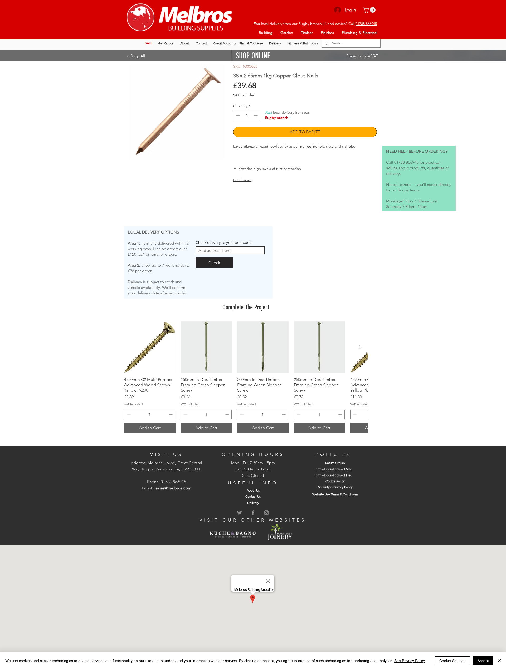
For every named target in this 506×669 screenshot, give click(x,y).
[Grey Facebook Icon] (253, 512)
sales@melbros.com (173, 487)
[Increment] (256, 115)
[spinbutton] (247, 115)
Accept (483, 660)
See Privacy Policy (409, 660)
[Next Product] (360, 347)
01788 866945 (366, 23)
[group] (246, 377)
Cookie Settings (452, 660)
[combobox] (230, 250)
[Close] (500, 660)
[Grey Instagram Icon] (266, 512)
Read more (242, 179)
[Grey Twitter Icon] (239, 512)
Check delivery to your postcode (224, 242)
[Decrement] (237, 115)
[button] (370, 10)
